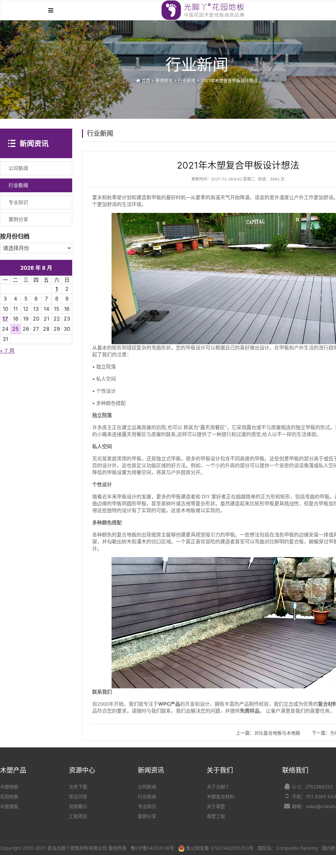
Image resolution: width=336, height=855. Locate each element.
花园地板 (9, 796)
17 (5, 318)
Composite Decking (297, 848)
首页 (145, 80)
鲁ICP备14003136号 (152, 848)
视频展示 (78, 806)
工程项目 (78, 816)
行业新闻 (186, 80)
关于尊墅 (216, 806)
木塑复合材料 (220, 796)
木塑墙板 (9, 806)
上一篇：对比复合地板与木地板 (268, 733)
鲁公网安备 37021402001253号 (220, 848)
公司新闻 (147, 786)
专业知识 (147, 806)
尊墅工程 (216, 816)
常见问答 (78, 796)
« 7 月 (7, 350)
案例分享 (147, 816)
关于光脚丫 (218, 786)
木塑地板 (9, 786)
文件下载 (78, 786)
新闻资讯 (164, 80)
